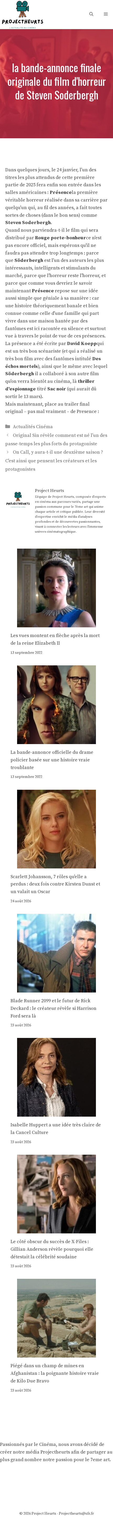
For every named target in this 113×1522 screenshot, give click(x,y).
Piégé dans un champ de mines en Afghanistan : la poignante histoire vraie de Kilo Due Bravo (55, 1373)
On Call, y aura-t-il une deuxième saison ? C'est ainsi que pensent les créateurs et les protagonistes (54, 460)
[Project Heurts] (22, 14)
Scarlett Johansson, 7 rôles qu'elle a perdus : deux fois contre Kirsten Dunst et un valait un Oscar (55, 884)
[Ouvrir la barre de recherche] (91, 14)
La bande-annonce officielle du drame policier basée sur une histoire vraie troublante (52, 760)
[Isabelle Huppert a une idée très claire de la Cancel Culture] (56, 1113)
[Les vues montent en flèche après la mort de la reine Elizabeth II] (56, 624)
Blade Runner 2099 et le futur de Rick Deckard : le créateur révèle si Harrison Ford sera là (53, 1008)
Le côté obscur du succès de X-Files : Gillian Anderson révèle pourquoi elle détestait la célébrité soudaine (52, 1249)
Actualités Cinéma (33, 427)
